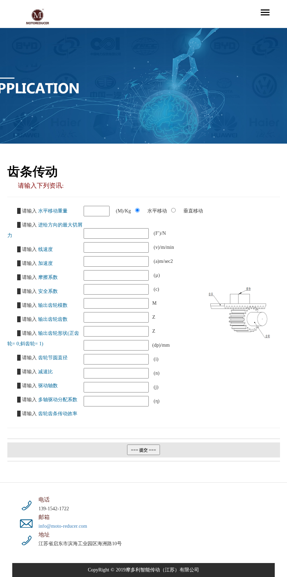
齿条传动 (32, 172)
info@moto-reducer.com (62, 526)
